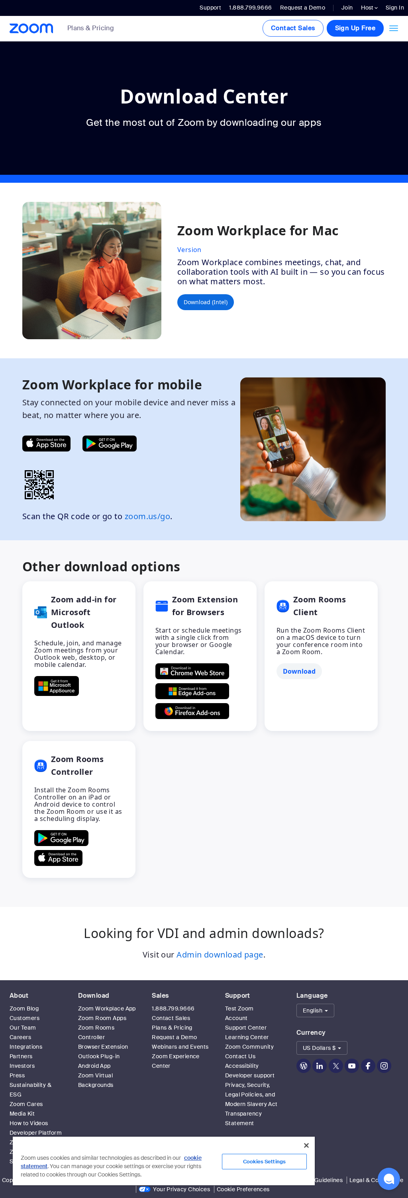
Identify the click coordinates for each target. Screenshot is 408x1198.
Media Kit (22, 1113)
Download (94, 995)
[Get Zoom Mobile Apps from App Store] (46, 444)
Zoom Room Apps (102, 1018)
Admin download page (220, 954)
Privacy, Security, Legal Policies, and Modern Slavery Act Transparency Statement (251, 1104)
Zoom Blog (24, 1008)
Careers (20, 1037)
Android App (94, 1065)
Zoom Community (249, 1046)
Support (210, 7)
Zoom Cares (26, 1104)
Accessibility (242, 1065)
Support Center (246, 1027)
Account (236, 1018)
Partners (21, 1056)
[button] (315, 1010)
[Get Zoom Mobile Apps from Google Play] (109, 444)
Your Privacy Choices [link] (181, 1189)
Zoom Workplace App (107, 1008)
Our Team (23, 1027)
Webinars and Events (180, 1046)
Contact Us (240, 1056)
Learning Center (247, 1037)
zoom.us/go (148, 516)
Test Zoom (239, 1008)
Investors (22, 1065)
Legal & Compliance (376, 1180)
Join (347, 7)
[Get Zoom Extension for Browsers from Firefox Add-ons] (192, 711)
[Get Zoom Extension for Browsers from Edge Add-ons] (192, 691)
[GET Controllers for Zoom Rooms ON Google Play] (61, 838)
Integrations (26, 1046)
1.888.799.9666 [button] (250, 7)
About (19, 995)
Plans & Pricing (90, 28)
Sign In (395, 7)
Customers (24, 1018)
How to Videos (29, 1123)
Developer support (250, 1075)
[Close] (306, 1145)
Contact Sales (293, 28)
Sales (160, 995)
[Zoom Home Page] (30, 28)
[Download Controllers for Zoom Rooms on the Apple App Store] (58, 858)
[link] (96, 29)
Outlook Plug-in (99, 1056)
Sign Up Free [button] (355, 28)
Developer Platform (36, 1132)
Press (17, 1075)
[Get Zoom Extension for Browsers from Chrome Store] (192, 671)
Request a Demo (302, 7)
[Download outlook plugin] (56, 686)
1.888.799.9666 (173, 1008)
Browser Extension (103, 1046)
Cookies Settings (264, 1161)
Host (368, 7)
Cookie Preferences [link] (243, 1189)
